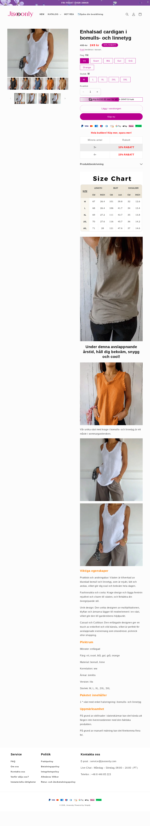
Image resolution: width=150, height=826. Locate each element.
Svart (96, 61)
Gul (119, 61)
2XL (114, 79)
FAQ (13, 761)
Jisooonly (70, 805)
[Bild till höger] (65, 98)
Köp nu (111, 116)
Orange (87, 67)
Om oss (15, 766)
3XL (125, 79)
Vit (84, 61)
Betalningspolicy (50, 766)
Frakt (82, 50)
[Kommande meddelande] (141, 3)
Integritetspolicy (50, 771)
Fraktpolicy (47, 761)
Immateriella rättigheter (23, 782)
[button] (54, 14)
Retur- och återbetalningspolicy (58, 782)
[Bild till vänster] (10, 98)
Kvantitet (84, 86)
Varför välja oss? (20, 777)
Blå (108, 61)
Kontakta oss (18, 771)
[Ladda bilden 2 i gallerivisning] (31, 98)
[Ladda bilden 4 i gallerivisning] (55, 98)
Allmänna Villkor (50, 777)
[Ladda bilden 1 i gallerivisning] (20, 98)
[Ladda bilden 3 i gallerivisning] (43, 98)
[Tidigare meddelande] (8, 3)
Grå (131, 61)
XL (102, 79)
